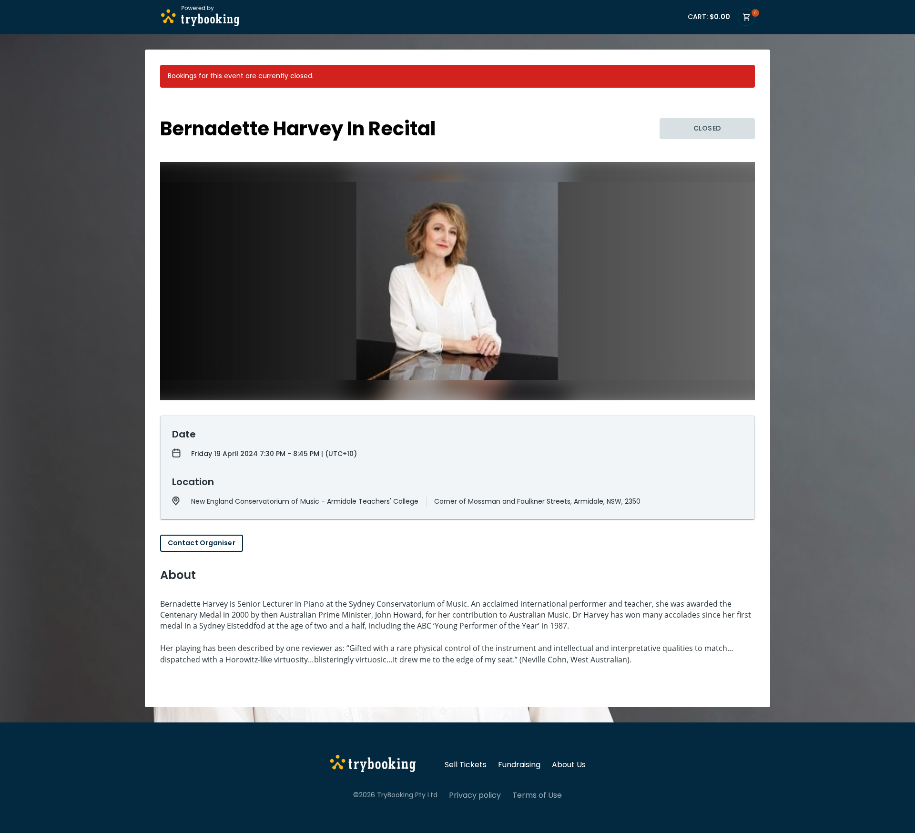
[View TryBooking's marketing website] (373, 765)
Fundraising (519, 765)
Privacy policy (475, 795)
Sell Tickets (466, 765)
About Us (569, 765)
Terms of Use (537, 795)
